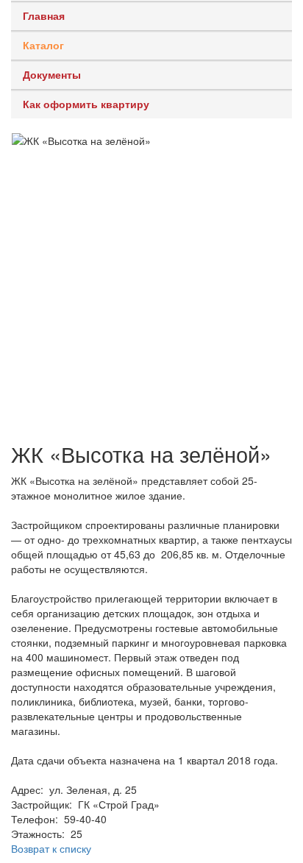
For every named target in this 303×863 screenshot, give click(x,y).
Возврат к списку (51, 848)
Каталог (43, 45)
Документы (52, 74)
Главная (44, 15)
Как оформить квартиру (86, 103)
